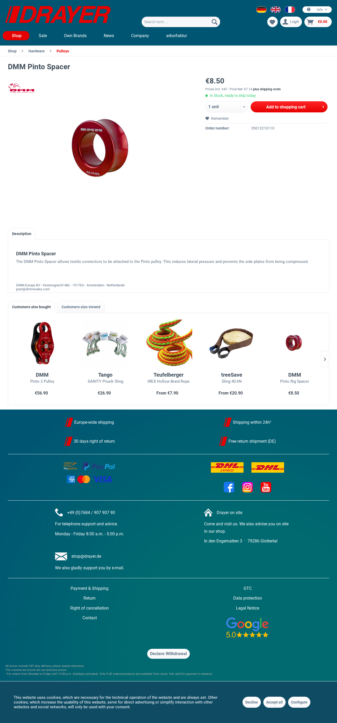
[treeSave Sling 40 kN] (231, 343)
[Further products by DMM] (21, 87)
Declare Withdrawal (168, 653)
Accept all (274, 702)
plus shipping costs (267, 89)
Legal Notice (247, 608)
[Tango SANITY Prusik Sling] (105, 343)
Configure (299, 702)
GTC (248, 588)
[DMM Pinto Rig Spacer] (294, 343)
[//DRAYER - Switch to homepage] (58, 15)
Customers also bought (31, 307)
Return (89, 598)
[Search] (214, 22)
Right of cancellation (89, 608)
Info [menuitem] (320, 10)
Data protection (247, 598)
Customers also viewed (81, 307)
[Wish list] (272, 22)
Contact (89, 617)
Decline (251, 702)
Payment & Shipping (89, 588)
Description (21, 234)
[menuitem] (181, 22)
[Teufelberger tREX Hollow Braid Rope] (168, 343)
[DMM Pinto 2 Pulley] (42, 343)
